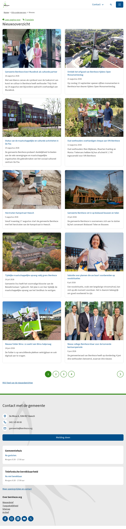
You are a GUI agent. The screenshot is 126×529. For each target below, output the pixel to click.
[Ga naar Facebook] (5, 518)
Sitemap (6, 509)
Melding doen (63, 437)
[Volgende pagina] (120, 374)
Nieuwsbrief (8, 502)
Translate (29, 19)
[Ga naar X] (30, 518)
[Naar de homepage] (5, 4)
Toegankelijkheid (10, 505)
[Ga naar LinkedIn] (18, 518)
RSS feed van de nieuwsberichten (17, 382)
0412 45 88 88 (15, 422)
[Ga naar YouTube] (24, 518)
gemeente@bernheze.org (20, 428)
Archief (5, 512)
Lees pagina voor (12, 19)
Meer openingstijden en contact (17, 489)
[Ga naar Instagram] (11, 518)
